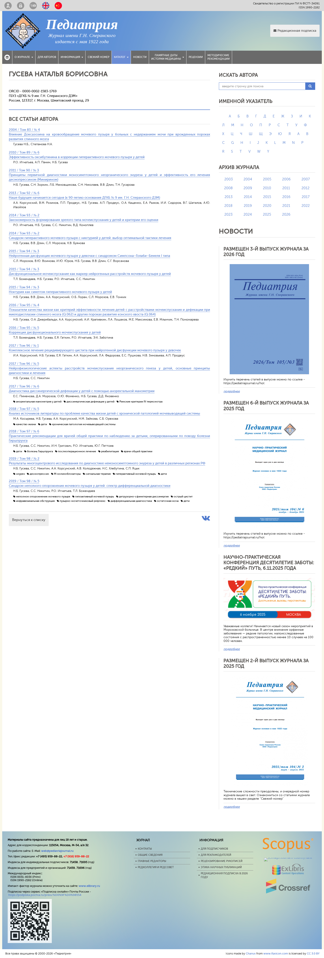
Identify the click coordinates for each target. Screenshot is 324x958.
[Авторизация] (20, 5)
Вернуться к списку (28, 520)
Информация (70, 57)
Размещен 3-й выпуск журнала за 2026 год (266, 251)
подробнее (231, 391)
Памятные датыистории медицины (166, 57)
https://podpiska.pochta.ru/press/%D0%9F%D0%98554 (44, 895)
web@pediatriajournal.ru (57, 850)
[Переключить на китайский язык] (58, 5)
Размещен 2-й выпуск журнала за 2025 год (266, 663)
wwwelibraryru (89, 886)
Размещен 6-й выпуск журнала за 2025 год (266, 405)
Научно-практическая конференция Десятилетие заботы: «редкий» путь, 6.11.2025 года (268, 562)
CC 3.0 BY (313, 953)
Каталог (119, 57)
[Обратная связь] (33, 5)
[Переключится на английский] (46, 5)
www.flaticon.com (275, 953)
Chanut (251, 953)
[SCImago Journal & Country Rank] (288, 857)
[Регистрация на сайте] (8, 5)
